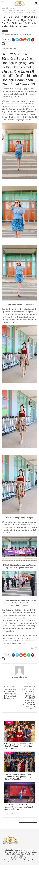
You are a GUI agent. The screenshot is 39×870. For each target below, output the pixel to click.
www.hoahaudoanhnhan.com (22, 862)
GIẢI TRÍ (10, 722)
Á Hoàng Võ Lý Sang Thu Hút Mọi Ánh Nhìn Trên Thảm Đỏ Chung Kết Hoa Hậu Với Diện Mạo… (18, 746)
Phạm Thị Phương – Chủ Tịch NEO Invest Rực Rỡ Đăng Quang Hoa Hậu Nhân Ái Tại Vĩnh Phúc (18, 776)
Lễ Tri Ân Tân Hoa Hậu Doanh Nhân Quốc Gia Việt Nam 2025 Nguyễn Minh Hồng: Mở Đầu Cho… (18, 807)
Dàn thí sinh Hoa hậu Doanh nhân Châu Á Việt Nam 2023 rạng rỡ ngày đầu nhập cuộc (10, 694)
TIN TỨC (4, 31)
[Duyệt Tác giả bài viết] (19, 670)
